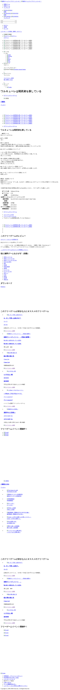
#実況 (5, 265)
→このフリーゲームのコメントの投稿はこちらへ (14, 249)
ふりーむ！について (9, 679)
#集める (6, 279)
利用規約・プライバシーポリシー (13, 676)
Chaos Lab (6, 359)
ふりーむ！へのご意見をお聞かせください (16, 685)
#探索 (5, 27)
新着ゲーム (7, 4)
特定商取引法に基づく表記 (11, 677)
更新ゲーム (7, 6)
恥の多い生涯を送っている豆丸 (12, 340)
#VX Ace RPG (7, 262)
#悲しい (6, 273)
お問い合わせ (7, 682)
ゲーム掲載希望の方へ (10, 684)
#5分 (5, 275)
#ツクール (6, 270)
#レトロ (6, 28)
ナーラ (6, 321)
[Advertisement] (29, 109)
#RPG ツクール (8, 257)
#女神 (5, 278)
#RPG (5, 276)
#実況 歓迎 (7, 266)
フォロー (3, 105)
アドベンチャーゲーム (10, 216)
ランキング (7, 7)
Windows (3, 286)
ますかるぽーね (8, 415)
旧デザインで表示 (9, 681)
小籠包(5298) (5, 484)
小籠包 (3, 102)
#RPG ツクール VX (9, 258)
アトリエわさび (8, 396)
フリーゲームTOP (9, 214)
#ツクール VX (8, 271)
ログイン (19, 31)
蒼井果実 (6, 378)
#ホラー (6, 25)
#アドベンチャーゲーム (10, 95)
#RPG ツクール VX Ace (10, 260)
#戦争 (5, 268)
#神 (5, 263)
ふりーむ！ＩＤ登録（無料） (9, 31)
